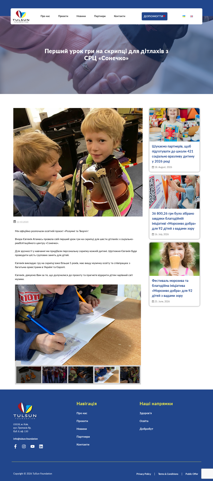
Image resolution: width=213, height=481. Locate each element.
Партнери (100, 16)
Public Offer (192, 474)
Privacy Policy (143, 474)
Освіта (144, 421)
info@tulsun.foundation (25, 439)
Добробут (146, 429)
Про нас (45, 16)
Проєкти (63, 16)
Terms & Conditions (168, 474)
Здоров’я (146, 413)
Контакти (119, 16)
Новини (81, 16)
